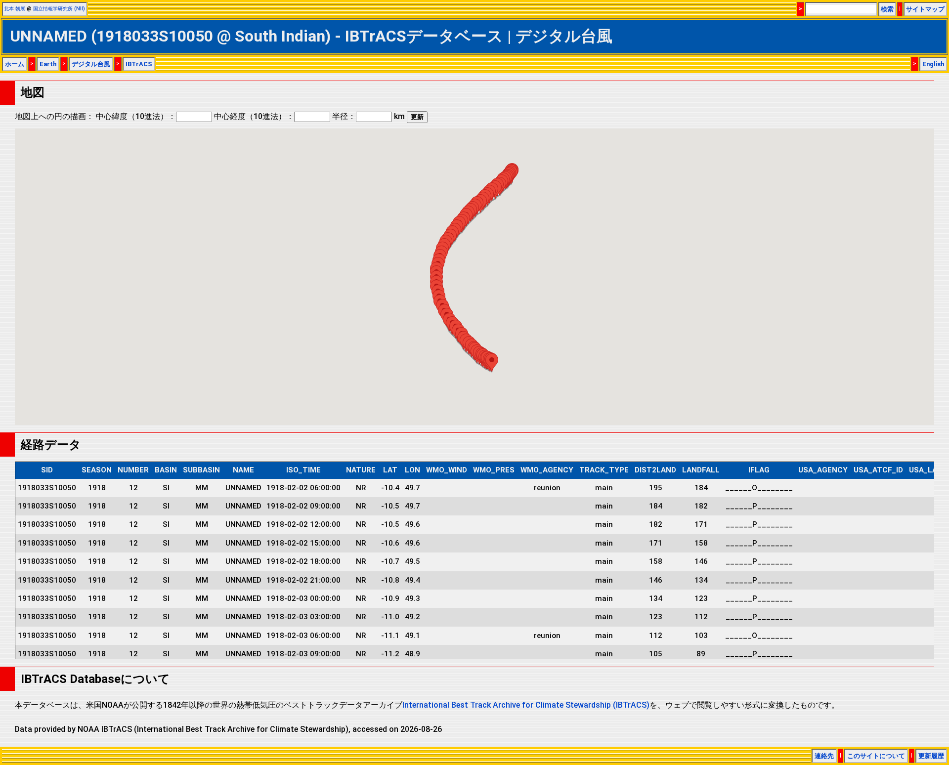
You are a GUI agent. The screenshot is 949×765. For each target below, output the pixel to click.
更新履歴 (931, 756)
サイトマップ (925, 9)
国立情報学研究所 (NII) (59, 8)
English (933, 64)
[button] (491, 362)
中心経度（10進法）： (254, 116)
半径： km (368, 116)
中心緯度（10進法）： (136, 116)
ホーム (14, 64)
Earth (48, 64)
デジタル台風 (91, 64)
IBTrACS (139, 64)
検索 (887, 9)
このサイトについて (876, 756)
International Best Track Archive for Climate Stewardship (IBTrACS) (525, 705)
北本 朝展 (14, 8)
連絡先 (824, 756)
